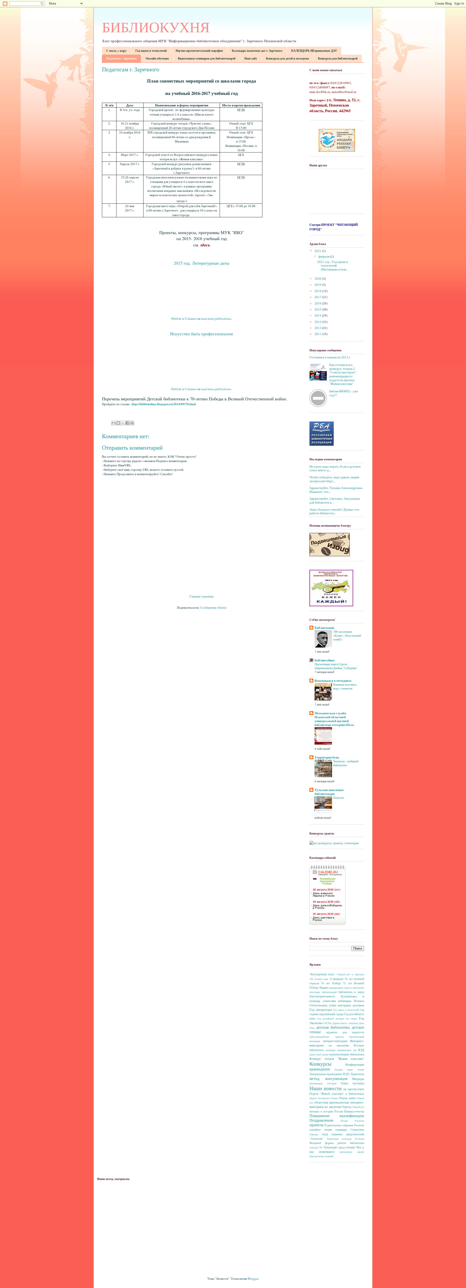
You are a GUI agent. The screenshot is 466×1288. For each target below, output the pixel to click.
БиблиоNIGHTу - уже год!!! (343, 393)
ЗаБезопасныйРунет (319, 1036)
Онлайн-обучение (157, 58)
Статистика (357, 1129)
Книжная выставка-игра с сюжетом (345, 686)
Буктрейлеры (349, 996)
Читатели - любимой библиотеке (345, 763)
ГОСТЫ (327, 1023)
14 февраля (336, 979)
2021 (318, 251)
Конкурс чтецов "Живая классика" (336, 1058)
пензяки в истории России (326, 1111)
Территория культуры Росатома (345, 1138)
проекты (316, 1124)
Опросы (346, 1107)
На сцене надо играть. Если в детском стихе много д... (334, 468)
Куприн (338, 1069)
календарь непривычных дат (341, 1050)
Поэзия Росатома (352, 1120)
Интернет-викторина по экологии (336, 1043)
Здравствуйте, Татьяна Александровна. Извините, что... (336, 490)
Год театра (351, 1018)
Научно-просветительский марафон (199, 51)
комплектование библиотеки (346, 1054)
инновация (314, 1041)
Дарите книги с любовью (345, 1023)
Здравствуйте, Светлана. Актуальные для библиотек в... (334, 500)
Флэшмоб (315, 1143)
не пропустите (353, 1089)
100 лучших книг (318, 979)
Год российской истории (330, 1018)
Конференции (354, 1064)
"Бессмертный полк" (322, 974)
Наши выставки (352, 1083)
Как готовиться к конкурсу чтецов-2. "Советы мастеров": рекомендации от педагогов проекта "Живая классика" (343, 374)
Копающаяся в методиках (333, 680)
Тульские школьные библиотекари (329, 791)
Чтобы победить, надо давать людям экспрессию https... (334, 479)
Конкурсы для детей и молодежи (287, 58)
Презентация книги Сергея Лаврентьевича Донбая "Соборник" (336, 666)
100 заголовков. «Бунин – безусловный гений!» (347, 635)
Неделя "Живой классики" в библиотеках (336, 1093)
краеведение (319, 1069)
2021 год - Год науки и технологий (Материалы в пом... (332, 265)
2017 (318, 297)
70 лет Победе (331, 983)
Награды (358, 1079)
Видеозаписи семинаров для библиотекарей (206, 58)
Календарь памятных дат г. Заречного (257, 51)
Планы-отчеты (354, 1111)
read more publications (216, 318)
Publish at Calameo (184, 318)
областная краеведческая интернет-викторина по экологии (336, 1104)
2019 (318, 284)
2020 (318, 278)
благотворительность (322, 996)
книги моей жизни (318, 1054)
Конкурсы (320, 1063)
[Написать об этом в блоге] (118, 423)
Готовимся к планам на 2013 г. (330, 357)
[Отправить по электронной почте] (113, 423)
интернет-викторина (335, 1041)
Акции (323, 987)
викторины (344, 1005)
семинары (341, 1129)
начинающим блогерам (322, 1083)
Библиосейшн (324, 660)
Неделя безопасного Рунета (323, 1098)
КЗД (361, 1050)
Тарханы (313, 1134)
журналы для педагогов (345, 1032)
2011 (318, 334)
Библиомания (324, 627)
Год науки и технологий (151, 51)
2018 (318, 291)
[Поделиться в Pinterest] (132, 423)
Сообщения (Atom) (213, 607)
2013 (318, 322)
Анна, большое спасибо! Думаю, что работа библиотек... (334, 511)
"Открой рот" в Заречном (350, 974)
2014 (318, 315)
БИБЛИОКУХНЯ (156, 27)
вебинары (344, 1001)
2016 (318, 303)
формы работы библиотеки (344, 1143)
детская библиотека (333, 1027)
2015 (318, 309)
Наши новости (325, 1088)
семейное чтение (320, 1129)
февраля (324, 256)
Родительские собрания (339, 1125)
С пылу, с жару (116, 51)
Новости (338, 798)
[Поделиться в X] (122, 423)
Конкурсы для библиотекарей (338, 58)
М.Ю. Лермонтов (353, 1074)
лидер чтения (355, 1069)
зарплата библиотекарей (349, 1036)
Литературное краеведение (325, 1074)
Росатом (359, 1125)
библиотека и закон (351, 992)
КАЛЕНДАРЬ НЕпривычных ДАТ (314, 51)
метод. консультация (328, 1078)
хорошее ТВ (315, 1147)
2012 (318, 328)
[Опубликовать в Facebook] (127, 423)
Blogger (253, 1278)
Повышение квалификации (336, 1115)
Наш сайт (250, 58)
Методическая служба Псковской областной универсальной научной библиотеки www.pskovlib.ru (334, 719)
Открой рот (358, 1107)
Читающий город (334, 1147)
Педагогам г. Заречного (121, 58)
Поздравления (321, 1120)
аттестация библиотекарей (323, 992)
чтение (350, 1147)
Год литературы (320, 1009)
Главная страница (202, 596)
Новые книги (347, 1098)
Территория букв (327, 757)
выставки (358, 1005)
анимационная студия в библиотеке (346, 987)
